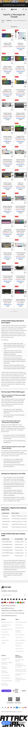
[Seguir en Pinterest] (11, 599)
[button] (20, 48)
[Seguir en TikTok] (16, 599)
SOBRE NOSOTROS (5, 634)
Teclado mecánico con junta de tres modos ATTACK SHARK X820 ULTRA (7, 114)
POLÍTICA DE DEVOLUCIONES (4, 684)
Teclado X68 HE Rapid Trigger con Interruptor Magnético (14, 5)
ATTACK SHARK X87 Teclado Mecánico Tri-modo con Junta (20, 277)
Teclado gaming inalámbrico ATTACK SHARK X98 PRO (7, 230)
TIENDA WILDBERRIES (20, 640)
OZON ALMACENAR (20, 634)
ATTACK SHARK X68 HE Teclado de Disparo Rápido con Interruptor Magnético (20, 90)
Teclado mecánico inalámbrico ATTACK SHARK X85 (20, 114)
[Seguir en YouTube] (14, 599)
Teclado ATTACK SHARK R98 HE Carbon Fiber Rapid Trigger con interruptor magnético (7, 44)
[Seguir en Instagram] (8, 599)
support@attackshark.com (7, 608)
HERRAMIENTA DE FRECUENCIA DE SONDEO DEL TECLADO (20, 666)
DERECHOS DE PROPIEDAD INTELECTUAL (7, 663)
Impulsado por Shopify (17, 711)
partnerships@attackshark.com (9, 615)
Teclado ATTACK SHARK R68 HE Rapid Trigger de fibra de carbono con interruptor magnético (20, 67)
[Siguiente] (26, 5)
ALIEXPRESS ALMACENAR (18, 631)
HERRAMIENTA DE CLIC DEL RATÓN (20, 674)
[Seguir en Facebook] (2, 599)
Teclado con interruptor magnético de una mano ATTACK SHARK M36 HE (20, 44)
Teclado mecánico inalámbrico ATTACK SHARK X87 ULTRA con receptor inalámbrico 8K (7, 67)
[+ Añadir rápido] (12, 40)
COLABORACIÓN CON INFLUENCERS (5, 626)
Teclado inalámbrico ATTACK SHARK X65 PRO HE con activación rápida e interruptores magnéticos (20, 300)
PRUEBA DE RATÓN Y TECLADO (19, 660)
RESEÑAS (3, 643)
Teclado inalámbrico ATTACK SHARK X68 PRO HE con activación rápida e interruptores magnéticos (8, 207)
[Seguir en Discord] (25, 599)
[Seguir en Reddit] (22, 599)
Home (2, 20)
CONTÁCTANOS (4, 632)
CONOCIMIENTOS (5, 640)
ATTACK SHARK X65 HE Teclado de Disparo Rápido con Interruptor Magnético (20, 253)
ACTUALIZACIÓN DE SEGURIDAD (5, 659)
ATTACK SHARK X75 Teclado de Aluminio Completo (8, 300)
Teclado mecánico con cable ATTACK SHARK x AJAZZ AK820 (7, 137)
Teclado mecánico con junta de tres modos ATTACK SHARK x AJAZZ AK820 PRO (7, 253)
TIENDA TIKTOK (19, 648)
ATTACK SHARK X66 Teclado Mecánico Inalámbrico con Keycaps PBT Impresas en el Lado (20, 230)
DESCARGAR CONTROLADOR (4, 672)
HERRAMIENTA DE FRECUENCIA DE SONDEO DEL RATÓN (20, 680)
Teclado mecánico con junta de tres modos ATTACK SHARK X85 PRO (7, 183)
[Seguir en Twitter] (5, 599)
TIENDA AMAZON (19, 627)
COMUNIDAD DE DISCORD (6, 629)
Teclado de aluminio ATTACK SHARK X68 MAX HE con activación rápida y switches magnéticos (7, 160)
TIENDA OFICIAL (19, 625)
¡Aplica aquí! (21, 613)
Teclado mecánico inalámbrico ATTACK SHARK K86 (20, 160)
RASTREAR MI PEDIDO (5, 678)
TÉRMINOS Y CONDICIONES (4, 667)
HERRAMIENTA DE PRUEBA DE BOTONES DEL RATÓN (20, 670)
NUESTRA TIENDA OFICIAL (20, 622)
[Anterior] (1, 5)
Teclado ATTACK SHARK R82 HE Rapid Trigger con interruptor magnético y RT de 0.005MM (7, 90)
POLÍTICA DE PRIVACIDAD (6, 680)
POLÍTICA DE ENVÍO (5, 675)
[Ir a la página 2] (17, 311)
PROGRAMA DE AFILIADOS (6, 622)
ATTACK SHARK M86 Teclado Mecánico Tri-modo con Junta (7, 277)
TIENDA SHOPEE (19, 643)
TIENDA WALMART (19, 651)
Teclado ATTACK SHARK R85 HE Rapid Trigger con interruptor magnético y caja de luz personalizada (20, 137)
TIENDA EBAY (18, 645)
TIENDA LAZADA (19, 637)
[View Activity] (14, 1)
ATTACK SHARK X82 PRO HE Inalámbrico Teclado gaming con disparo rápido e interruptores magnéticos (20, 207)
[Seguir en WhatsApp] (19, 599)
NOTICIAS (3, 637)
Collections (9, 20)
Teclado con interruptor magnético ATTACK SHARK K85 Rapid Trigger (20, 183)
